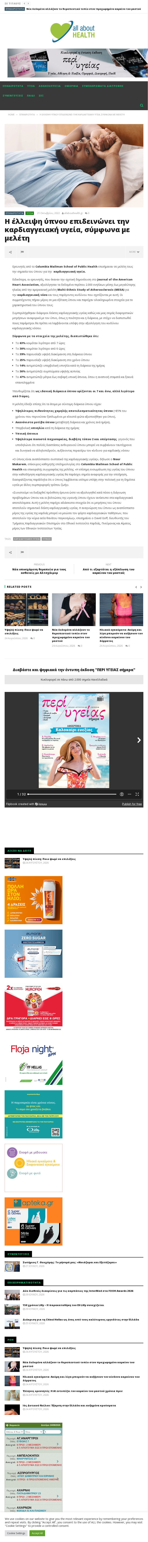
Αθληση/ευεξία (50, 86)
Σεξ (41, 95)
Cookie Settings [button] (16, 1533)
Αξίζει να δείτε (16, 9)
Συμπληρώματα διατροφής (103, 86)
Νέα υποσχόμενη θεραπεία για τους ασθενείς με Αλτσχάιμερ (39, 569)
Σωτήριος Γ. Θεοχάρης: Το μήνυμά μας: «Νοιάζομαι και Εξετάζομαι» (70, 1262)
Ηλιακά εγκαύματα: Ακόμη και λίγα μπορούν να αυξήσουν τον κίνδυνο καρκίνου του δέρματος (121, 635)
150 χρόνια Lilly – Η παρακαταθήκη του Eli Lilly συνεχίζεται (63, 1305)
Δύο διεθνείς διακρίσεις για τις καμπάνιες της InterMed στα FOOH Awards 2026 (78, 1291)
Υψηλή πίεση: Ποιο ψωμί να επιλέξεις (49, 859)
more (133, 252)
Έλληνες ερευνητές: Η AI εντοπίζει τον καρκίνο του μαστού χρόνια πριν (73, 1391)
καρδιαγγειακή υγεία (27, 538)
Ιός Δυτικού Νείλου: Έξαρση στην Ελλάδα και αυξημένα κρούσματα (69, 1405)
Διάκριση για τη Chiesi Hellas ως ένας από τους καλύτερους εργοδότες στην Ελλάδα (81, 1319)
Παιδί (31, 95)
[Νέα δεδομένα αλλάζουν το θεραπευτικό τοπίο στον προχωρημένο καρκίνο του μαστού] (74, 609)
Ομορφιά (71, 86)
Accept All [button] (37, 1533)
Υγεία (31, 86)
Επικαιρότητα (13, 86)
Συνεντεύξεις (13, 95)
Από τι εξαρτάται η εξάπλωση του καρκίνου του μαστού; (108, 569)
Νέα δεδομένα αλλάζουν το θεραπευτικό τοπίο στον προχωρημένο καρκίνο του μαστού (71, 635)
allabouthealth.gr (73, 213)
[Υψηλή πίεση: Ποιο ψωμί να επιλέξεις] (26, 609)
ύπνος (47, 538)
